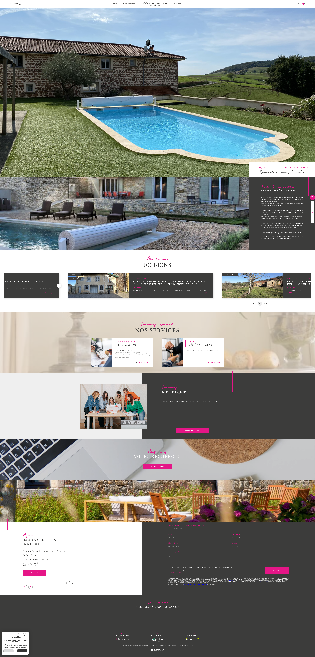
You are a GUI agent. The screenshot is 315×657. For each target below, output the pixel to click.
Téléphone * (175, 543)
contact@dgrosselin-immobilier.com (36, 559)
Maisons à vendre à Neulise (113, 619)
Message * (174, 552)
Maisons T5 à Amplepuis (195, 622)
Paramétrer (8, 651)
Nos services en (192, 4)
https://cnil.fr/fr (232, 580)
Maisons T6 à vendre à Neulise (197, 625)
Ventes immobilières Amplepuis (157, 619)
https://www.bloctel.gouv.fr (262, 581)
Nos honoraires (154, 645)
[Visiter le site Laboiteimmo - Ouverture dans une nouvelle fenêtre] (157, 652)
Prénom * (237, 534)
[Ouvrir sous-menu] (117, 3)
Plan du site (161, 645)
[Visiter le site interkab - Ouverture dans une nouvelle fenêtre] (192, 639)
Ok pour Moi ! (22, 651)
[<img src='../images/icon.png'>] (312, 197)
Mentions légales (169, 645)
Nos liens (179, 645)
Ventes (115, 4)
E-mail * (237, 543)
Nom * (171, 534)
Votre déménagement (129, 4)
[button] (21, 286)
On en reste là (22, 633)
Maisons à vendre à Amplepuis (114, 622)
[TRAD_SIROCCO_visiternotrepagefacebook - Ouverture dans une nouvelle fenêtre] (25, 587)
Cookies (191, 645)
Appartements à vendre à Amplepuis (116, 625)
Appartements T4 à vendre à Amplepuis (200, 619)
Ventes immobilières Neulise (156, 622)
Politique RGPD (184, 645)
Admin (174, 645)
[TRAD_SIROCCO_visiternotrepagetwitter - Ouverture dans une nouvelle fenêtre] (30, 587)
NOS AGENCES (177, 4)
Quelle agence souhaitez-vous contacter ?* (189, 525)
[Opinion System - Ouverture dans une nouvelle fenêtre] (157, 640)
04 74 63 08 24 (29, 555)
